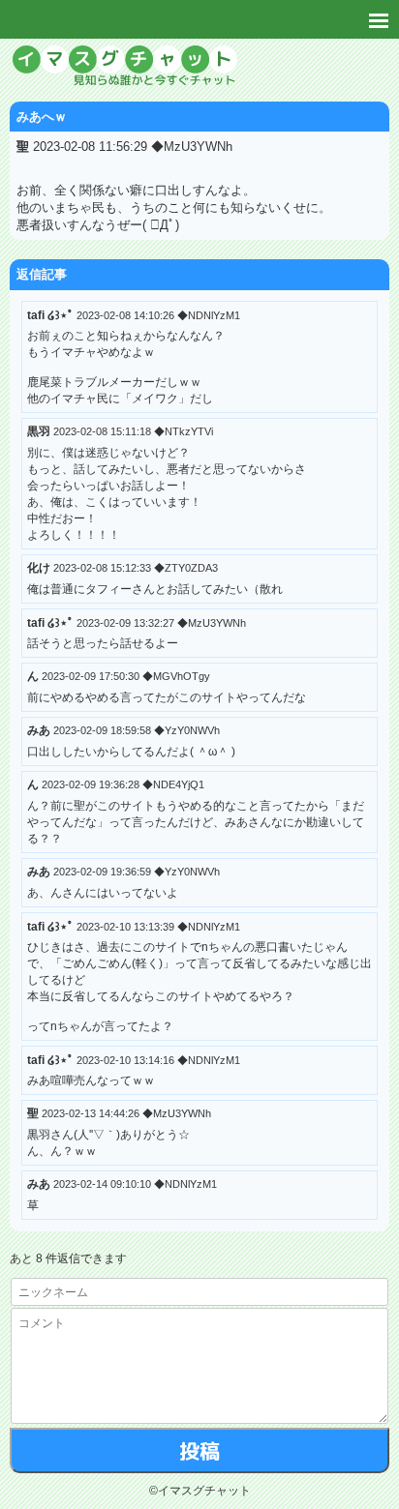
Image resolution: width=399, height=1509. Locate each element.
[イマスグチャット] (199, 68)
